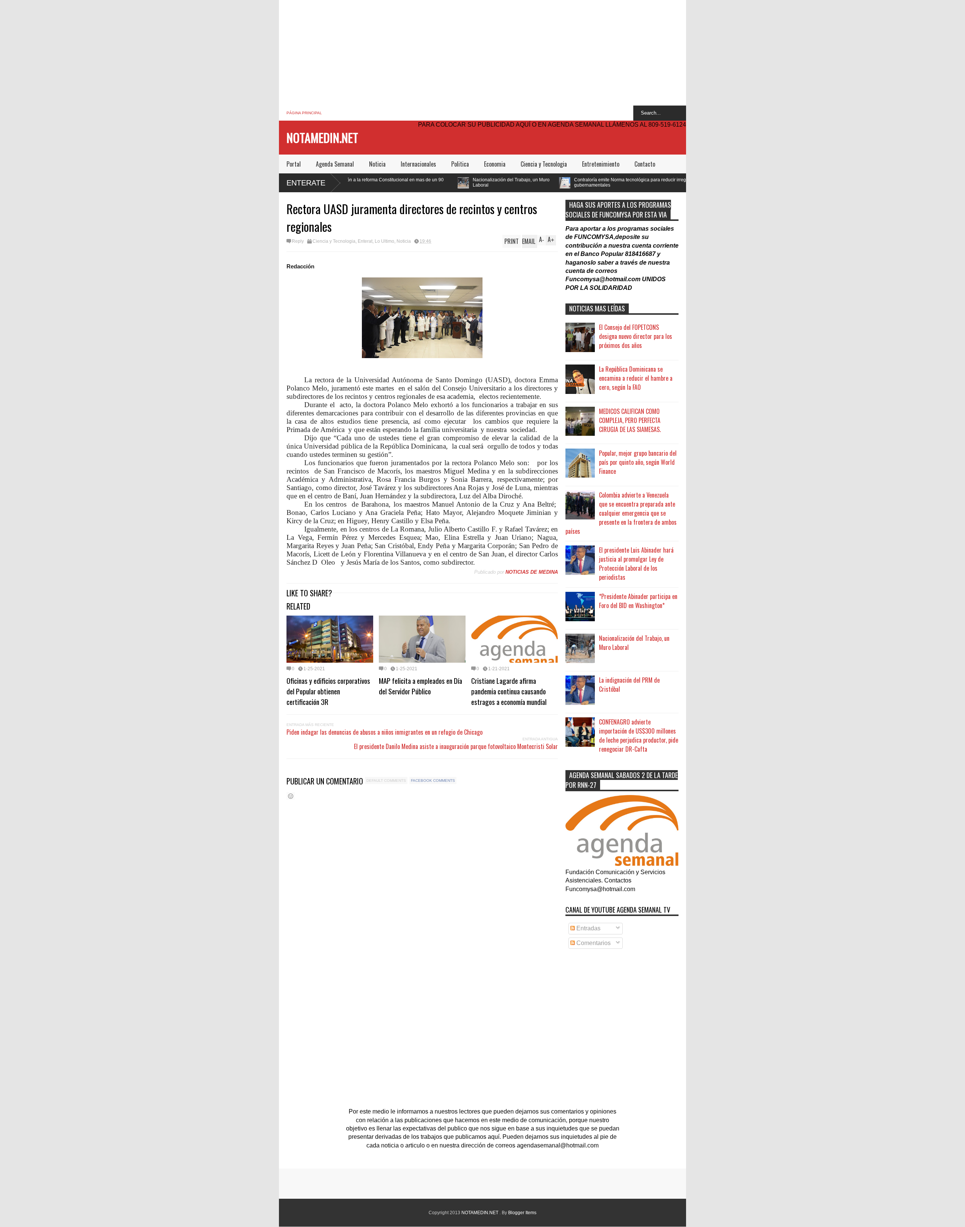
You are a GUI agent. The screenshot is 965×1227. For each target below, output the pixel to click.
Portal (293, 164)
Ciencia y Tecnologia (544, 164)
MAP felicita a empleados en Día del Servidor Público (420, 685)
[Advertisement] (482, 53)
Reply (298, 241)
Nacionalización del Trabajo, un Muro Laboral (426, 182)
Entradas (587, 928)
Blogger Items (522, 1212)
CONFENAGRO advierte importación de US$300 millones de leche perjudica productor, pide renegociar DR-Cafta (638, 735)
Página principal (304, 113)
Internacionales (418, 164)
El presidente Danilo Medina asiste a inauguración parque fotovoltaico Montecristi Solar (456, 746)
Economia (494, 164)
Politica (460, 164)
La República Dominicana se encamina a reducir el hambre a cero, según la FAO (635, 378)
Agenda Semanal (335, 164)
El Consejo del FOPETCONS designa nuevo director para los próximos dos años (635, 336)
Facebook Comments (433, 780)
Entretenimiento (600, 164)
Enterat (365, 241)
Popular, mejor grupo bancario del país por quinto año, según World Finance (638, 462)
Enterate (305, 183)
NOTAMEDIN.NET (322, 137)
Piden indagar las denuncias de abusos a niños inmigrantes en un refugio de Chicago (384, 732)
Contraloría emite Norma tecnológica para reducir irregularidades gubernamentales (556, 182)
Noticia (377, 164)
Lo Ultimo (384, 241)
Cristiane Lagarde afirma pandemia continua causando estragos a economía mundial (509, 691)
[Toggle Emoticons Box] (290, 796)
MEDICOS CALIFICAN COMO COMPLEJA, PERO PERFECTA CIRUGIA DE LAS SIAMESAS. (630, 420)
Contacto (644, 164)
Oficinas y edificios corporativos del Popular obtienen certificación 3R (328, 691)
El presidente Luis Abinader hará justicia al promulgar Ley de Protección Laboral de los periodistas (636, 563)
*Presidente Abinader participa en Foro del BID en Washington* (638, 601)
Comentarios (593, 943)
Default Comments (386, 780)
